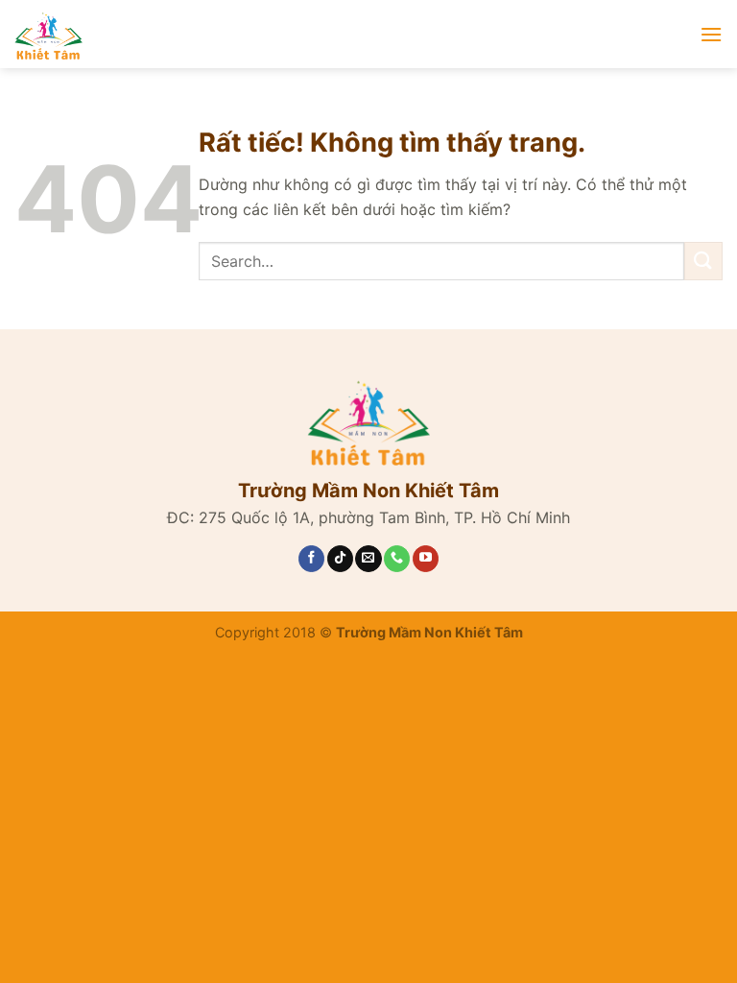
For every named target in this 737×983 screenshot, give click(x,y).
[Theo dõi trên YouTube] (426, 558)
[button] (711, 34)
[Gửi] (703, 260)
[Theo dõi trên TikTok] (340, 558)
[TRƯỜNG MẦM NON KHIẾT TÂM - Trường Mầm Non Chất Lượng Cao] (206, 34)
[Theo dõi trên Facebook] (311, 558)
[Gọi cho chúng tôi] (397, 558)
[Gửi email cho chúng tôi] (368, 558)
